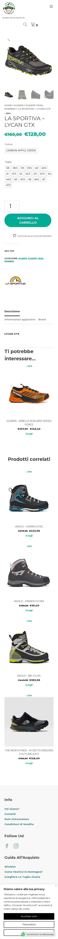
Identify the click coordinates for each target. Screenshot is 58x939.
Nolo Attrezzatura (16, 819)
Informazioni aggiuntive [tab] (20, 319)
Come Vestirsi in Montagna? (23, 871)
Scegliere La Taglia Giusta (22, 877)
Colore (8, 144)
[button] (8, 40)
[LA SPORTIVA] (15, 281)
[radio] (21, 150)
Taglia (8, 161)
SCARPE (19, 105)
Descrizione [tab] (12, 311)
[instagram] (16, 846)
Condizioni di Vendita (19, 824)
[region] (29, 911)
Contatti (10, 814)
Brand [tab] (42, 319)
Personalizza (29, 924)
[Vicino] (56, 885)
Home (8, 105)
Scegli (29, 433)
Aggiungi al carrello (28, 220)
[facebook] (6, 846)
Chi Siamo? (11, 809)
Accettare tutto (29, 916)
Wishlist (10, 866)
